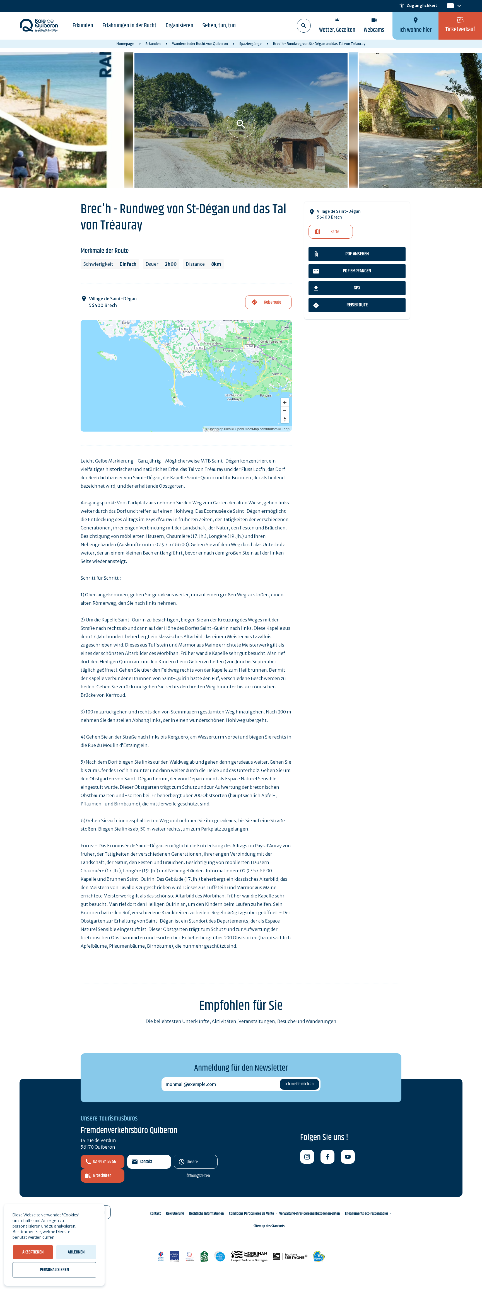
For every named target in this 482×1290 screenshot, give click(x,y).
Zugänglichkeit (418, 6)
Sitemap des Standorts (269, 1226)
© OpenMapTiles (218, 428)
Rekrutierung (175, 1214)
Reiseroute (357, 305)
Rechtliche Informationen (206, 1214)
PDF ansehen (357, 254)
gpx (357, 288)
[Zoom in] (285, 402)
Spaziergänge (250, 44)
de (449, 6)
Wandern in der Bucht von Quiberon (200, 44)
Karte (335, 231)
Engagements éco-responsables (366, 1214)
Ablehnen (76, 1252)
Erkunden (83, 25)
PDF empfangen (357, 271)
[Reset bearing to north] (285, 419)
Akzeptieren (33, 1252)
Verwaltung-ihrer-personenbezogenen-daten (309, 1214)
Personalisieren (54, 1269)
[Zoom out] (285, 410)
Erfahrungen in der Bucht (129, 25)
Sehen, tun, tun (219, 25)
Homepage (125, 44)
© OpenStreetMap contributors (255, 428)
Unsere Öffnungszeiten (198, 1163)
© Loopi (284, 428)
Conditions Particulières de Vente (251, 1214)
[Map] (186, 376)
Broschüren (102, 1175)
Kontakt (146, 1161)
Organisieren (179, 25)
